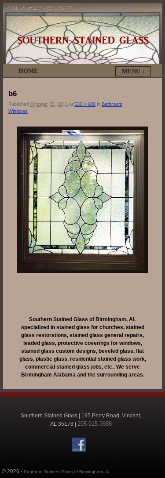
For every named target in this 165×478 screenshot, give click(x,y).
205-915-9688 (94, 423)
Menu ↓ (133, 71)
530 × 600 (84, 104)
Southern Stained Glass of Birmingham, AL (67, 471)
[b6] (82, 200)
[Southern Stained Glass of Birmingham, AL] (82, 33)
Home (28, 71)
